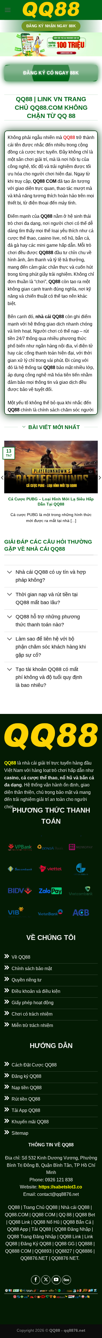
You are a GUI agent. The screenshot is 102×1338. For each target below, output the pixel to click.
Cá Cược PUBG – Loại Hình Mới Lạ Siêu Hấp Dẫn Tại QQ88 (51, 501)
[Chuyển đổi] (9, 573)
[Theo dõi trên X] (45, 1280)
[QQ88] (51, 10)
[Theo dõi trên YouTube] (56, 1280)
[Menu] (7, 10)
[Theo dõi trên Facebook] (35, 1280)
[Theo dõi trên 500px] (66, 1280)
